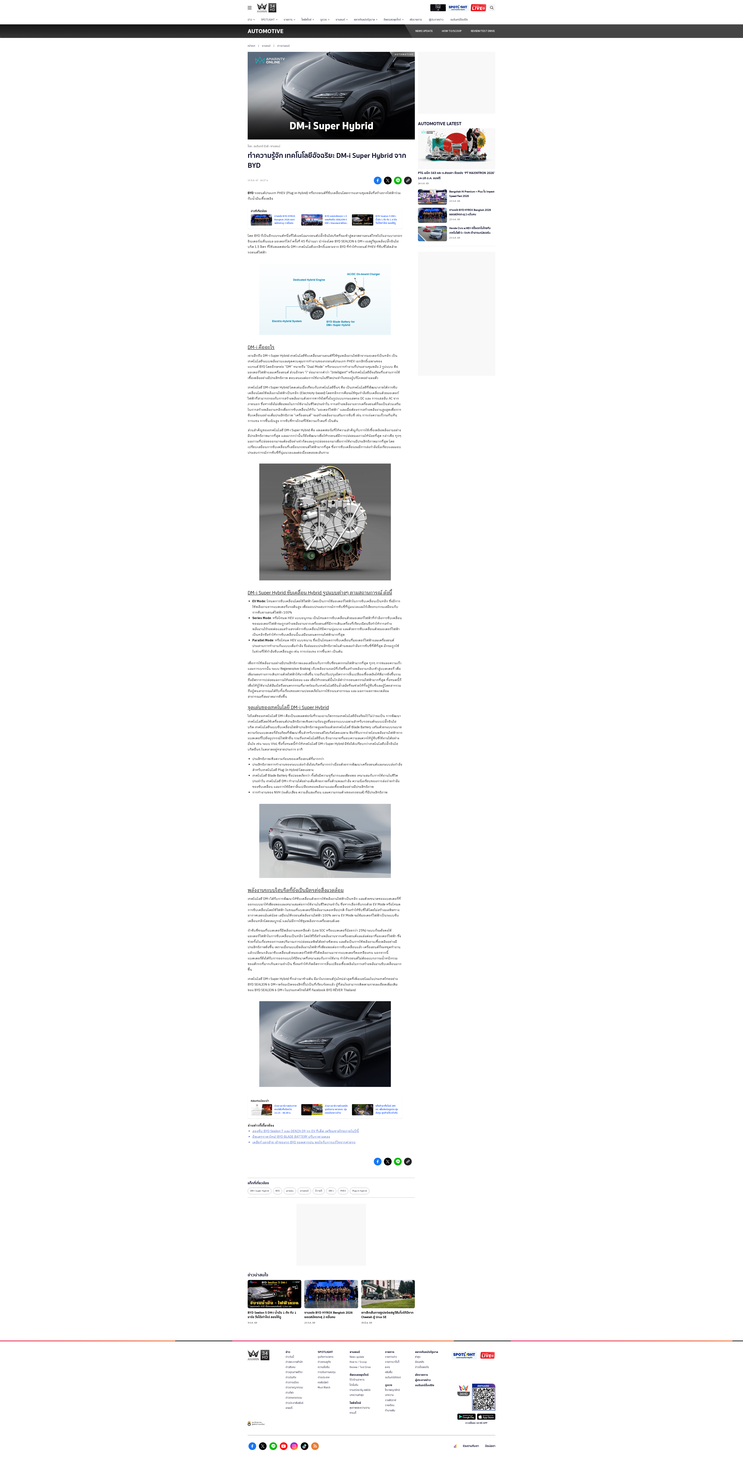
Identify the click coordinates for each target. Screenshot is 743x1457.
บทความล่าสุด (357, 1395)
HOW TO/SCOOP (452, 31)
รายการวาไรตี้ (392, 1362)
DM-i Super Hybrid (259, 1191)
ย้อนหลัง (419, 1362)
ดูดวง (323, 20)
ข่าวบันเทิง (291, 1377)
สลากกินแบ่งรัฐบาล (364, 20)
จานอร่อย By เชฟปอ (360, 1390)
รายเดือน (389, 1405)
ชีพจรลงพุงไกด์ (392, 20)
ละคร (387, 1367)
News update (357, 1357)
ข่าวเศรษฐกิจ (324, 1362)
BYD (251, 193)
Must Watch (324, 1387)
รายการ (288, 20)
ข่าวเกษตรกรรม (294, 1398)
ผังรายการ (416, 20)
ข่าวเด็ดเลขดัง (422, 1367)
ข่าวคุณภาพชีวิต (294, 1372)
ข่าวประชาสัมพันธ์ (294, 1403)
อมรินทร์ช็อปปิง (459, 20)
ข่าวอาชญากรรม (294, 1387)
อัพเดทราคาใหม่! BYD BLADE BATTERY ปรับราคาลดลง (291, 1137)
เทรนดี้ (353, 1413)
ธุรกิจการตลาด (325, 1357)
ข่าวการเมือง (292, 1382)
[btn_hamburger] (249, 7)
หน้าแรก (251, 46)
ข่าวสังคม (290, 1367)
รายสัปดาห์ (390, 1400)
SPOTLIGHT (268, 20)
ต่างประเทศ (324, 1377)
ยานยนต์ (340, 20)
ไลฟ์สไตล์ (306, 20)
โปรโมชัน (354, 1385)
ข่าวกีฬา (290, 1393)
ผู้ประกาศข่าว (436, 20)
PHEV (343, 1191)
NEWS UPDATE (424, 31)
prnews (290, 1191)
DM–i (331, 1191)
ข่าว (250, 20)
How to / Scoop (358, 1362)
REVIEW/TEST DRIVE (483, 31)
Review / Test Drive (360, 1367)
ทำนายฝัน (390, 1410)
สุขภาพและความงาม (360, 1408)
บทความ (389, 1395)
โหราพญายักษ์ (392, 1390)
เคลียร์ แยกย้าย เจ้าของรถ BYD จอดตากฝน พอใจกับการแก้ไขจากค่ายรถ (304, 1142)
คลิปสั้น (388, 1372)
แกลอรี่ (289, 1408)
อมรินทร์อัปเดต (393, 1377)
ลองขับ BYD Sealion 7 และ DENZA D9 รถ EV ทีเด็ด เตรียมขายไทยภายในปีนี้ (305, 1131)
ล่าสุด (417, 1357)
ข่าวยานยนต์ (283, 46)
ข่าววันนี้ (290, 1357)
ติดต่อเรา (490, 1446)
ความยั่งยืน (324, 1367)
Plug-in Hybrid (359, 1191)
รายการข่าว (391, 1357)
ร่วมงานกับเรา (471, 1446)
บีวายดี (318, 1191)
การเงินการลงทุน (327, 1372)
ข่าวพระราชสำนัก (294, 1362)
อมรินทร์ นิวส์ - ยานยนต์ (267, 146)
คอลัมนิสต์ (323, 1382)
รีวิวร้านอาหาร (357, 1380)
